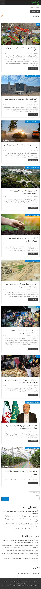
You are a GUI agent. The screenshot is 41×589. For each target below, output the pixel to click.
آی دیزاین (20, 573)
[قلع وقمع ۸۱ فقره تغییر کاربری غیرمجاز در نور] (20, 131)
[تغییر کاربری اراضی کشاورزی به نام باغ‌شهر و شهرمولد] (20, 177)
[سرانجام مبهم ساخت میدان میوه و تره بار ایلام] (20, 34)
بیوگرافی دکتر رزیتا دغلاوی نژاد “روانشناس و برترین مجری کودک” (21, 516)
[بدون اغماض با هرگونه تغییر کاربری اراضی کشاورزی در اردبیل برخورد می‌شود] (20, 412)
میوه (38, 24)
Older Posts (35, 492)
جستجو (38, 495)
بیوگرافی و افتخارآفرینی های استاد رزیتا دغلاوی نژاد (20, 550)
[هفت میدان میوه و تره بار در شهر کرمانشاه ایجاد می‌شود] (20, 316)
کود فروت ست (27, 573)
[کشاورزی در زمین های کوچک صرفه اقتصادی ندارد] (20, 224)
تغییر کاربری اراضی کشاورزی (32, 75)
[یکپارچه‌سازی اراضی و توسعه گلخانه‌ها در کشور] (20, 457)
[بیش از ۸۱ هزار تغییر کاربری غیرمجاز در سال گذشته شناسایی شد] (20, 270)
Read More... (33, 68)
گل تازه (17, 581)
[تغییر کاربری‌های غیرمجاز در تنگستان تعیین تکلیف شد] (20, 85)
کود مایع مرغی (36, 573)
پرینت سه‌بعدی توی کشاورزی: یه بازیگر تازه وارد (25, 528)
